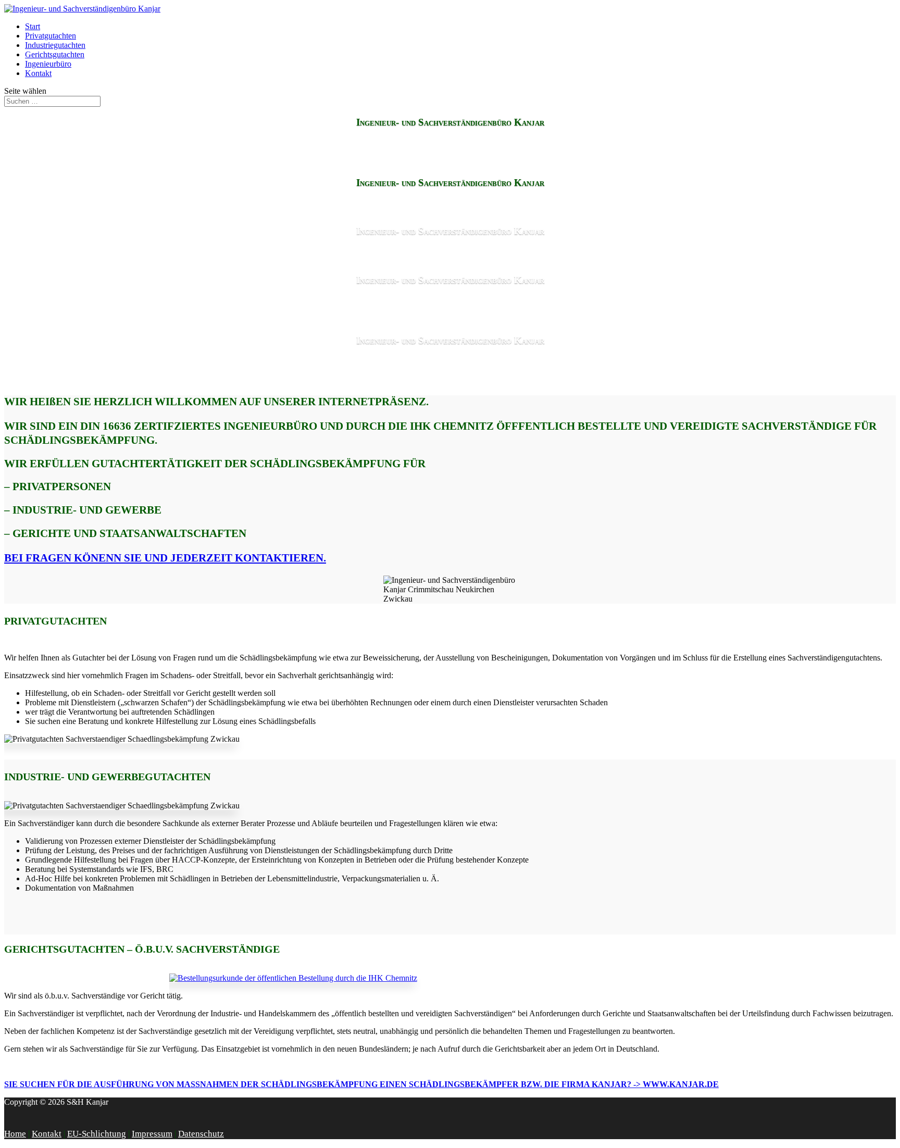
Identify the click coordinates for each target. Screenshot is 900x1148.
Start (32, 26)
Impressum (152, 1134)
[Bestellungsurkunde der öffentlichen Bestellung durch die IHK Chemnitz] (293, 978)
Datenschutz (201, 1134)
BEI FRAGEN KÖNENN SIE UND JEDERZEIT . (165, 558)
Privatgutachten (50, 35)
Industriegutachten (55, 45)
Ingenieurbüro (48, 63)
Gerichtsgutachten (54, 54)
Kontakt (38, 73)
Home (15, 1134)
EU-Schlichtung (96, 1134)
